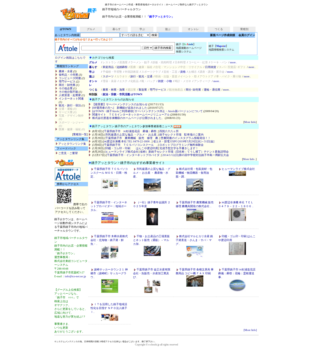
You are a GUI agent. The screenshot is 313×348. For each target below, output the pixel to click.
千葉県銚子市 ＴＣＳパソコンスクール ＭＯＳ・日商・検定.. (109, 172)
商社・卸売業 (67, 85)
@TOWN (65, 29)
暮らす (116, 29)
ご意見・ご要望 (68, 153)
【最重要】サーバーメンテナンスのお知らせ (120, 104)
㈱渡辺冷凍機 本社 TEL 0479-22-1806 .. (128, 141)
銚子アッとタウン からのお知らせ (113, 99)
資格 (183, 71)
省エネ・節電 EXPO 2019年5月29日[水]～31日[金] (183, 141)
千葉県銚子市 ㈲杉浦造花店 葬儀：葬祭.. (131, 131)
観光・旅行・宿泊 (70, 105)
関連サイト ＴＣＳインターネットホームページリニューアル (131, 114)
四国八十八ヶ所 (169, 131)
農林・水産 (66, 71)
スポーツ (108, 76)
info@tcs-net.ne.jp (75, 276)
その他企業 (66, 88)
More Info (250, 122)
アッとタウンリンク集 (72, 143)
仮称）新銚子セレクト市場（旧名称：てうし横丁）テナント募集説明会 (184, 151)
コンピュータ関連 (70, 78)
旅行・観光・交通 (141, 76)
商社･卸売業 (193, 89)
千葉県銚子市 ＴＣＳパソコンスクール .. (131, 144)
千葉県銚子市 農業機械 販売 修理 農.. (132, 138)
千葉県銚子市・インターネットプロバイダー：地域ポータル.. (108, 206)
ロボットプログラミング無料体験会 (181, 144)
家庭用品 (108, 67)
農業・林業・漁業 (114, 89)
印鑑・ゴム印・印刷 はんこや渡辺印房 (131, 148)
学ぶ (142, 29)
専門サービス (67, 81)
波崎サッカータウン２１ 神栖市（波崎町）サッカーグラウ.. (109, 273)
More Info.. (249, 159)
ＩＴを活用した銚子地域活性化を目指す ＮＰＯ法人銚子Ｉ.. (108, 308)
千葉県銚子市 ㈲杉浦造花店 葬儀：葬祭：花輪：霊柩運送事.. (237, 273)
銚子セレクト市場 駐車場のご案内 (181, 134)
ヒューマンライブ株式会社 (122, 151)
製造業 (143, 89)
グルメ (91, 29)
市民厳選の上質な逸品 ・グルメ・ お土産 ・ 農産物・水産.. (151, 172)
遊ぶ (168, 29)
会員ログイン (246, 35)
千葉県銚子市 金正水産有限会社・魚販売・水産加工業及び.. (151, 273)
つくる (219, 29)
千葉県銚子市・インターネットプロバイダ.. (134, 155)
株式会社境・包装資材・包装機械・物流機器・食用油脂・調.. (194, 172)
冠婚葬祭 (122, 67)
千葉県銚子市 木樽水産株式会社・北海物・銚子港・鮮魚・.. (109, 240)
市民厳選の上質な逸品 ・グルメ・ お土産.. (131, 134)
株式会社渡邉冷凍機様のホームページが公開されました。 (128, 118)
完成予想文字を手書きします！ (178, 148)
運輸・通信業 (212, 89)
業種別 (244, 29)
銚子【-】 (189, 48)
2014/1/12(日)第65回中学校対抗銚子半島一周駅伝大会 (195, 155)
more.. (233, 62)
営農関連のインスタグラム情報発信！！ (186, 138)
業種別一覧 (80, 134)
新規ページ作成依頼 (222, 35)
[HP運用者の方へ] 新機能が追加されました (119, 107)
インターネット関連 (71, 98)
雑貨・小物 (165, 81)
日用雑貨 (210, 67)
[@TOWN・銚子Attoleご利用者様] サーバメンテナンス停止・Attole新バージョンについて (147, 111)
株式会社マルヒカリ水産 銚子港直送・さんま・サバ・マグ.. (194, 240)
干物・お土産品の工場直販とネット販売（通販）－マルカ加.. (151, 240)
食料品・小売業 (68, 74)
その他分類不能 (68, 91)
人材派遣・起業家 (70, 95)
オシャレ (193, 29)
